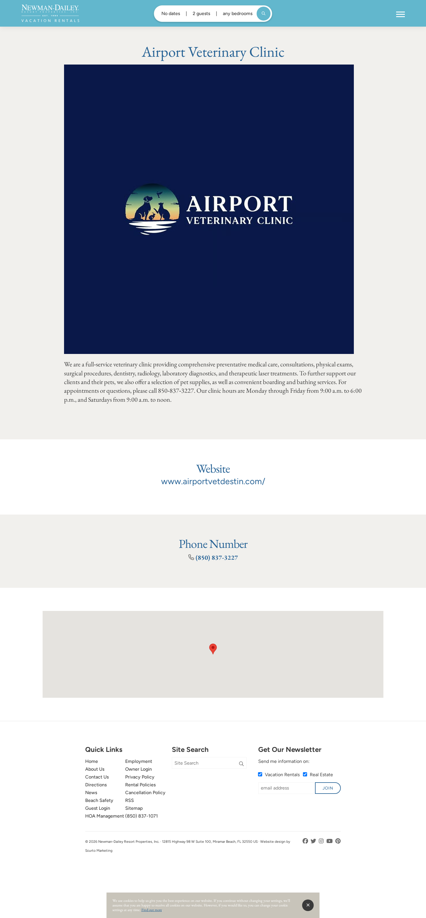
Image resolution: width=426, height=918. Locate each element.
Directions (96, 784)
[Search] (241, 764)
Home (91, 761)
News (91, 792)
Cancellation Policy (145, 792)
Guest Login (97, 808)
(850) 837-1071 (141, 816)
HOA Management (104, 816)
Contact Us (97, 777)
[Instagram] (322, 841)
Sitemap (134, 808)
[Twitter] (314, 841)
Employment (138, 761)
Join (328, 788)
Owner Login (138, 769)
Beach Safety (99, 800)
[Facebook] (306, 841)
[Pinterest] (338, 841)
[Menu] (400, 14)
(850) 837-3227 (217, 557)
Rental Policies (140, 784)
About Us (94, 769)
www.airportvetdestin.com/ (213, 481)
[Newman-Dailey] (50, 13)
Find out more (151, 909)
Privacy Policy (139, 777)
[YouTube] (330, 841)
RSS (129, 800)
